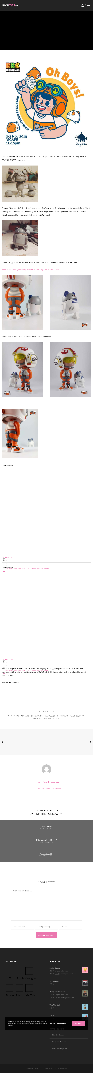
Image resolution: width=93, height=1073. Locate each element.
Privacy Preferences (59, 1023)
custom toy (38, 715)
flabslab (51, 715)
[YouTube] (29, 988)
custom (25, 715)
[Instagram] (29, 971)
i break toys (65, 715)
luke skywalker (40, 717)
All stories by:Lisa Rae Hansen (47, 788)
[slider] (27, 568)
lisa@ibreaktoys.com (59, 1042)
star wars (75, 717)
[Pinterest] (9, 988)
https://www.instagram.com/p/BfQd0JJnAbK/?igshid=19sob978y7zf (30, 270)
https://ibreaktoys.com (59, 1049)
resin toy (63, 717)
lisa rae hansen (21, 717)
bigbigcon (14, 715)
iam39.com (62, 1068)
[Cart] (83, 5)
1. (8, 557)
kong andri (79, 715)
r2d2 (53, 717)
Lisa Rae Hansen (36, 26)
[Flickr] (19, 988)
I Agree (78, 1023)
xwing (57, 718)
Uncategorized (46, 711)
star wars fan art (42, 718)
